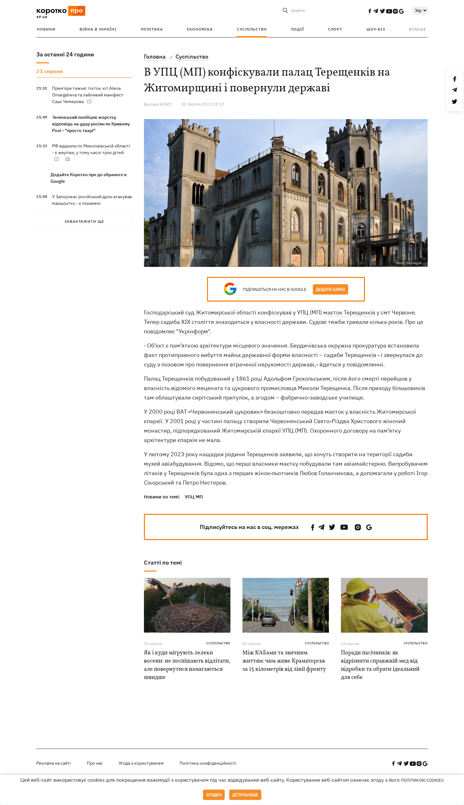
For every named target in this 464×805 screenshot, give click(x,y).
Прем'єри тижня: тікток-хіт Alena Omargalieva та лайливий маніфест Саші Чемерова (87, 94)
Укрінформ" (194, 331)
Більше (417, 29)
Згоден (214, 794)
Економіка (200, 29)
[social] (369, 11)
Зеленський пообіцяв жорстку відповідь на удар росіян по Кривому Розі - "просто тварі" (91, 123)
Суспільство (252, 29)
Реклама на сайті (53, 763)
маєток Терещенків (349, 312)
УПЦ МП (194, 497)
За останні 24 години (65, 54)
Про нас (95, 763)
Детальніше (245, 794)
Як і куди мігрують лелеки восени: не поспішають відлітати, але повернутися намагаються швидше (187, 665)
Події (297, 29)
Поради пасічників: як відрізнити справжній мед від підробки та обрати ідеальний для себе (380, 665)
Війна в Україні (98, 29)
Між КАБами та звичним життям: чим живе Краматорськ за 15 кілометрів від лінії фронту (284, 661)
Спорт (335, 29)
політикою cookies (422, 780)
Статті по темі (163, 562)
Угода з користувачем (141, 763)
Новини (46, 29)
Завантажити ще (84, 221)
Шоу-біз (375, 29)
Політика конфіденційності (208, 763)
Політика (152, 29)
